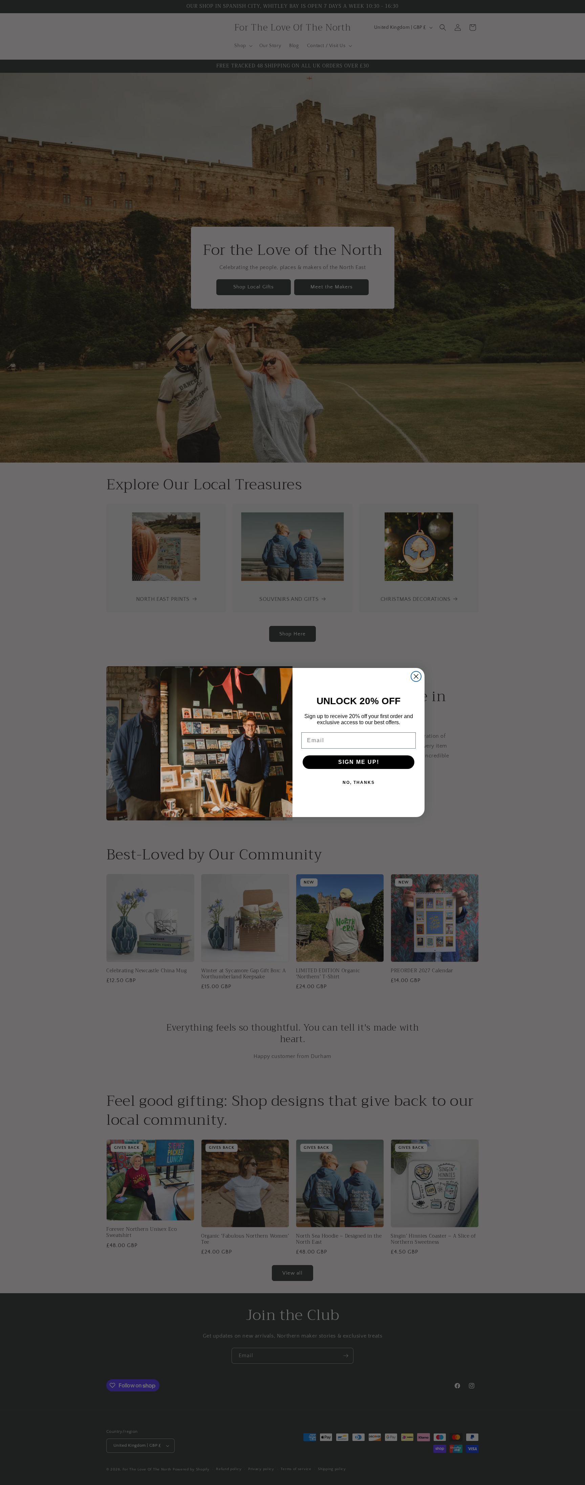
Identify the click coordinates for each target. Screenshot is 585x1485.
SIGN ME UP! (358, 762)
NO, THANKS (359, 782)
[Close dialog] (416, 676)
